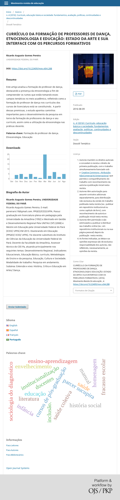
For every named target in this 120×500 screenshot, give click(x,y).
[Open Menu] (6, 3)
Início (8, 12)
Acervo (18, 12)
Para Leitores (12, 445)
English (13, 325)
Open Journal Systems (17, 468)
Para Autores (12, 450)
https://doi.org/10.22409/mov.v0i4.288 (32, 68)
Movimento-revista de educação (27, 3)
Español (14, 330)
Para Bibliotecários (14, 454)
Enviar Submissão (17, 306)
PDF (80, 93)
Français (14, 334)
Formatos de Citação (85, 290)
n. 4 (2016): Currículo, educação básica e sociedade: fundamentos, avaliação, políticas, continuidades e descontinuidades (53, 17)
